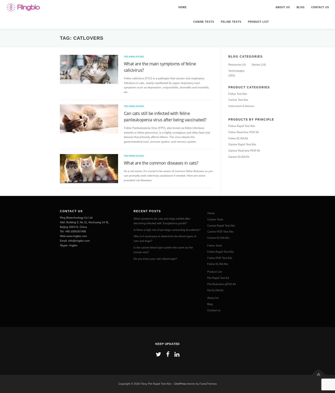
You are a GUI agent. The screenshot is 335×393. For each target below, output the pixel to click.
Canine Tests (203, 21)
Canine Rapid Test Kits (242, 144)
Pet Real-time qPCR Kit (221, 284)
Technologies (134, 56)
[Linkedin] (177, 354)
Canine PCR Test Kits (220, 231)
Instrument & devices (241, 106)
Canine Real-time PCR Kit (244, 150)
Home (182, 7)
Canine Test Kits (238, 99)
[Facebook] (167, 354)
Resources (235, 64)
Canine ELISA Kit (238, 156)
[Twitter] (158, 354)
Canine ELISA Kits (218, 237)
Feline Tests (231, 21)
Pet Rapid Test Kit (218, 277)
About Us (282, 7)
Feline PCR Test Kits (219, 257)
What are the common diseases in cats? (161, 163)
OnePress (180, 383)
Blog (301, 7)
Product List (258, 21)
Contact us (320, 7)
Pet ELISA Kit (215, 290)
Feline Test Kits (237, 93)
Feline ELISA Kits (217, 263)
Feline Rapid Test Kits (241, 126)
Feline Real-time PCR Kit (243, 132)
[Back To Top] (319, 375)
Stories (256, 64)
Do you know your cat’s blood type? (155, 258)
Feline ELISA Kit (238, 138)
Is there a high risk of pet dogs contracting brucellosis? (167, 229)
